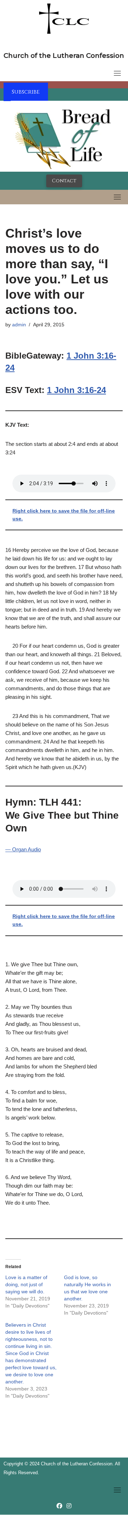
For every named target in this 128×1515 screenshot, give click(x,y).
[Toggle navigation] (117, 73)
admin (19, 324)
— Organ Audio (23, 849)
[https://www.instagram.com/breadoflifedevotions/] (68, 1506)
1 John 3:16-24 (76, 390)
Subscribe (26, 92)
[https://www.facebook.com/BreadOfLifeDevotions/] (59, 1506)
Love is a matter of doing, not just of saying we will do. (26, 1284)
